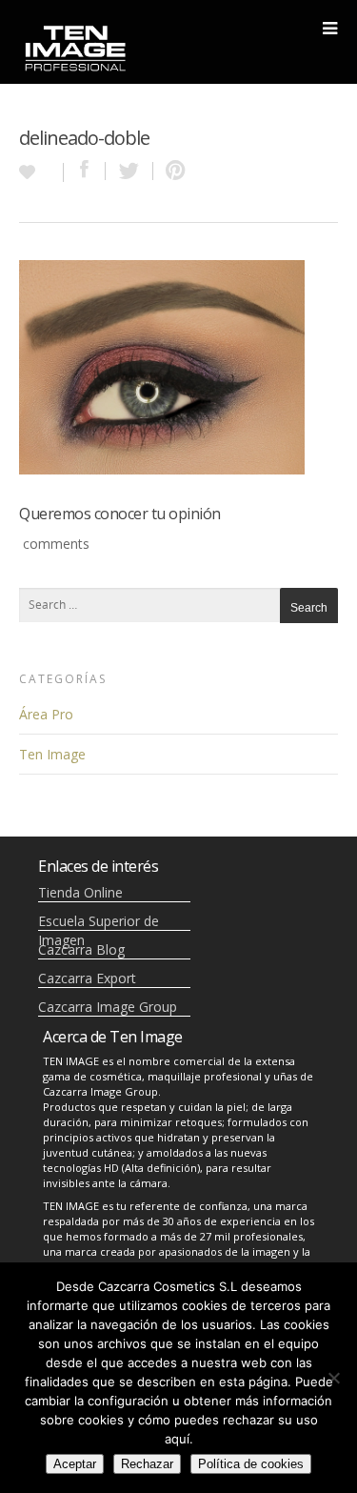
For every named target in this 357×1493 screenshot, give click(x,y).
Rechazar (147, 1464)
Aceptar (74, 1464)
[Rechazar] (333, 1377)
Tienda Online (80, 892)
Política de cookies (251, 1464)
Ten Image (52, 754)
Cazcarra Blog (81, 949)
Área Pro (46, 714)
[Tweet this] (129, 171)
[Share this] (85, 171)
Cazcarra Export (87, 978)
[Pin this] (171, 171)
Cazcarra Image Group (107, 1007)
